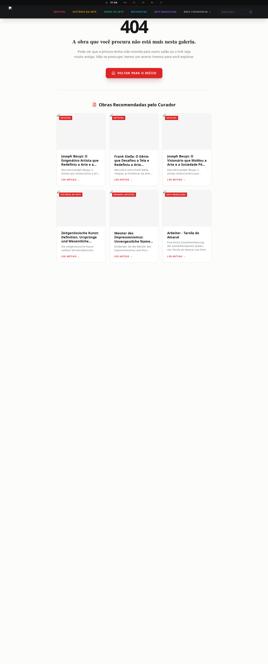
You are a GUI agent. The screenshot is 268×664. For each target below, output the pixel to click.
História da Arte (85, 11)
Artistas (60, 11)
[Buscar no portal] (250, 12)
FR (143, 2)
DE (152, 2)
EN (125, 2)
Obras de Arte (114, 11)
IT (161, 2)
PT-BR (114, 2)
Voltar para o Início (137, 73)
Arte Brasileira (165, 11)
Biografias (139, 11)
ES (134, 2)
